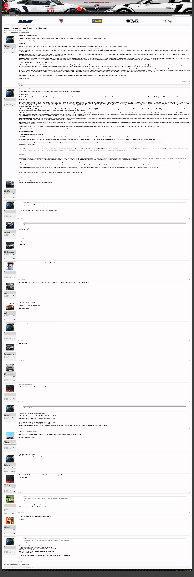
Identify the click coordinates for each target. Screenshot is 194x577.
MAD (14, 319)
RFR (5, 292)
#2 (189, 177)
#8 (189, 299)
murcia (14, 258)
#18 (189, 512)
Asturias (14, 380)
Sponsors (177, 570)
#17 (189, 492)
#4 (189, 218)
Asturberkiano (13, 52)
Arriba (188, 570)
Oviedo (14, 197)
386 (14, 316)
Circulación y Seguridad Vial (12, 30)
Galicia (14, 449)
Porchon (6, 373)
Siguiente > (26, 32)
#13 (189, 401)
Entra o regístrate (186, 1)
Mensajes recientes (15, 15)
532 (14, 296)
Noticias (184, 570)
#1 (189, 83)
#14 (189, 428)
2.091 (14, 194)
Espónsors (33, 13)
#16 (189, 471)
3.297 (14, 398)
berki (25, 30)
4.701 (14, 49)
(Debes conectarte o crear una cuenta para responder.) (180, 564)
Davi (19, 85)
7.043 (14, 255)
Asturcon (6, 190)
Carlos (5, 441)
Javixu (5, 312)
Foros (12, 13)
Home (6, 13)
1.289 (14, 509)
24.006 (14, 276)
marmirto (6, 504)
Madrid (14, 400)
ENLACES (25, 13)
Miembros (18, 13)
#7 (189, 279)
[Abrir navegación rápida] (189, 25)
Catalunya (13, 533)
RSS (190, 570)
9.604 (14, 447)
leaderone (6, 271)
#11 (189, 360)
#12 (189, 381)
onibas (6, 393)
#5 (189, 238)
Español (4, 570)
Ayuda (181, 570)
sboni (5, 526)
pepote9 (6, 251)
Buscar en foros (7, 15)
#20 (189, 561)
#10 (189, 340)
